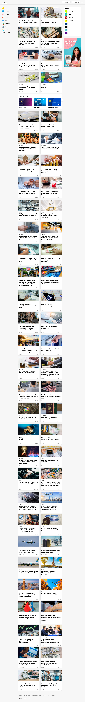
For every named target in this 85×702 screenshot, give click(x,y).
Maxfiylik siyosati (42, 695)
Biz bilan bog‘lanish (34, 695)
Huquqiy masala (44, 637)
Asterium (71, 11)
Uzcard (70, 23)
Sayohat (20, 324)
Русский (66, 2)
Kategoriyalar (20, 695)
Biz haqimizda (27, 695)
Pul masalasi (21, 19)
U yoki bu (20, 62)
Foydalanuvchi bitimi (51, 695)
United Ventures (72, 27)
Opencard (71, 33)
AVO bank (71, 20)
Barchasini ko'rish (5, 32)
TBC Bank (71, 30)
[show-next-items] (62, 100)
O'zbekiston (21, 415)
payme (70, 14)
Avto (20, 212)
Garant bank (71, 17)
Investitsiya (21, 84)
